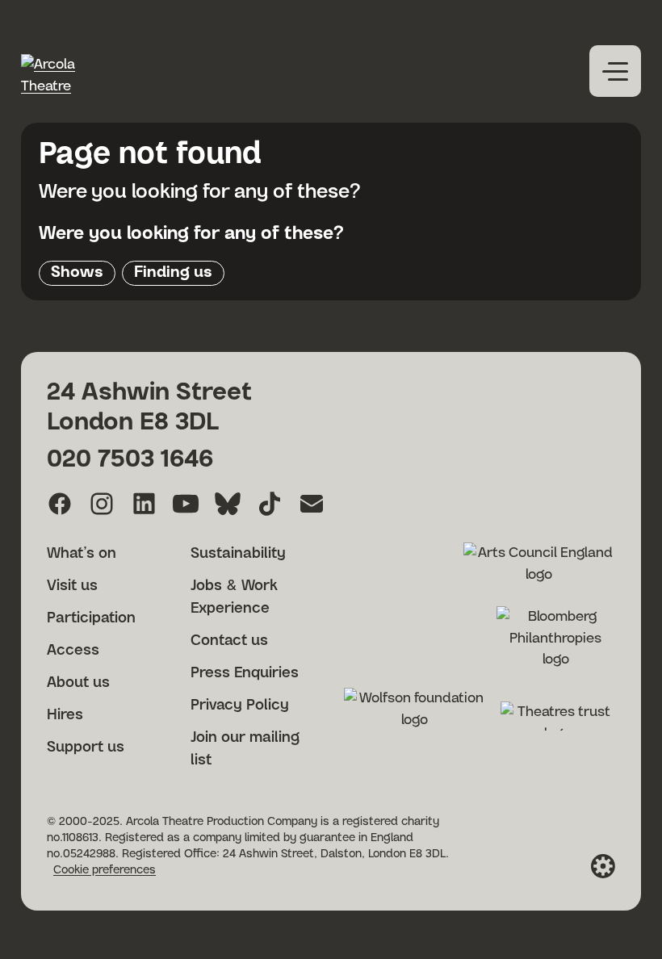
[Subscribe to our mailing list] (312, 504)
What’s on (81, 554)
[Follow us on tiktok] (270, 504)
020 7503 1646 (130, 459)
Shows (77, 272)
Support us (85, 747)
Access (73, 650)
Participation (91, 618)
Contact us (229, 641)
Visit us (72, 586)
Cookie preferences (104, 870)
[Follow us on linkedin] (144, 504)
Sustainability (238, 554)
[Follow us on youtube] (186, 504)
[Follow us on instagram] (102, 504)
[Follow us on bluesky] (228, 504)
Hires (65, 715)
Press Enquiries (245, 673)
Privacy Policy (240, 705)
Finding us (173, 272)
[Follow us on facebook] (60, 504)
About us (78, 683)
